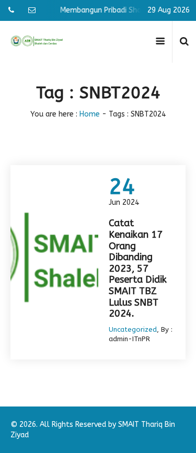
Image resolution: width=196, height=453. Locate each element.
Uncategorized (133, 329)
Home (89, 114)
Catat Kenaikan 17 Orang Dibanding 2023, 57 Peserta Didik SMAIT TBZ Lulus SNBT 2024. (138, 268)
